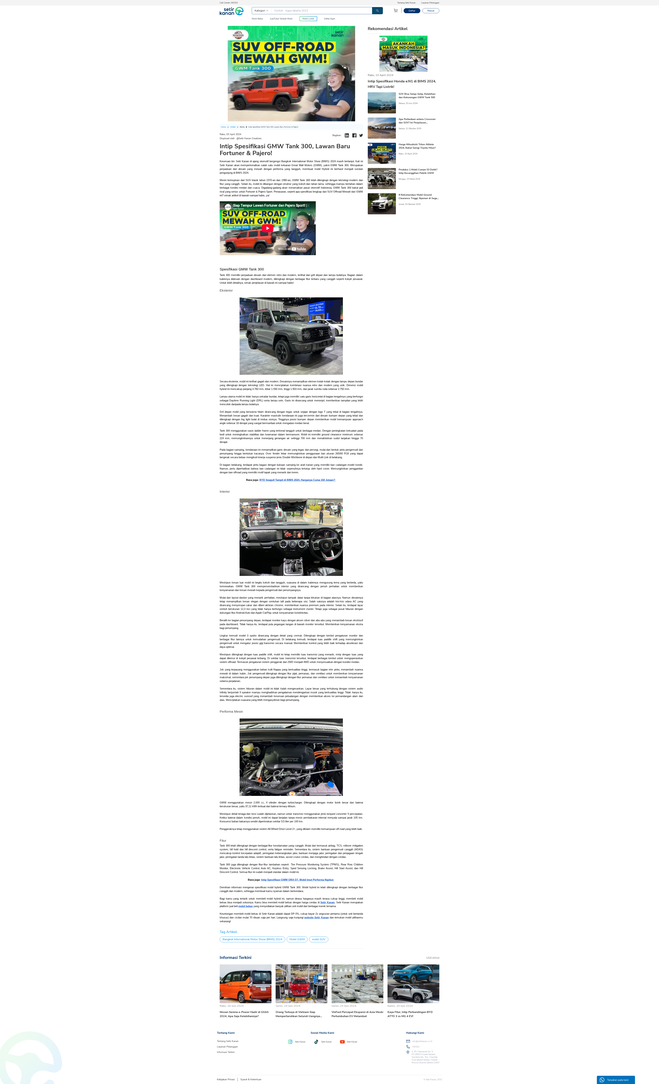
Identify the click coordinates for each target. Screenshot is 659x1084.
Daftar (412, 10)
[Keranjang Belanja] (395, 10)
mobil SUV (318, 939)
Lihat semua (432, 957)
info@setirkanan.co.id (422, 1041)
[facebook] (354, 135)
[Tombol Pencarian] (377, 10)
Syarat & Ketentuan (250, 1079)
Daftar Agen (329, 18)
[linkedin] (347, 135)
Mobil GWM (297, 939)
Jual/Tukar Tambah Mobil (281, 18)
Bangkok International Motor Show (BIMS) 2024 (252, 939)
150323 (415, 1046)
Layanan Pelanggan (430, 2)
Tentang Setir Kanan (406, 2)
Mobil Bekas (257, 18)
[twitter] (361, 135)
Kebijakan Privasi (226, 1079)
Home (223, 127)
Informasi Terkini (226, 1052)
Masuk (430, 10)
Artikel (232, 127)
